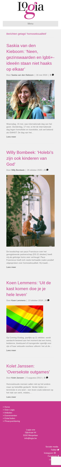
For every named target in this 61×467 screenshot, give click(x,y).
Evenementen (11, 415)
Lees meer (11, 137)
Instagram (49, 453)
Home (7, 407)
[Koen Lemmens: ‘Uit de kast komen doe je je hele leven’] (24, 319)
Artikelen (8, 413)
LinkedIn (52, 459)
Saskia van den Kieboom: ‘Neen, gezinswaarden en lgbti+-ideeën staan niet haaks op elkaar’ (30, 57)
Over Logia (9, 410)
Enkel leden (10, 418)
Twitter (53, 450)
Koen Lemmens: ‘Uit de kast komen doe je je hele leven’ (28, 288)
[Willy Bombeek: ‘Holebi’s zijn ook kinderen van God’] (30, 210)
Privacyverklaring (12, 421)
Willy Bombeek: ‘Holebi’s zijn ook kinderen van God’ (29, 158)
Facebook (52, 456)
